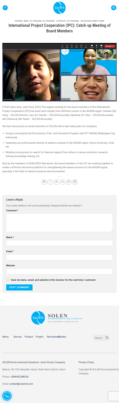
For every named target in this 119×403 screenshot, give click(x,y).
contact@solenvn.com (21, 383)
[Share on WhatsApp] (44, 182)
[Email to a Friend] (62, 182)
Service (17, 336)
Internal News (21, 21)
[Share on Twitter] (56, 182)
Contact (62, 336)
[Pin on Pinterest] (68, 182)
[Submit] (107, 338)
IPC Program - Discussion (79, 21)
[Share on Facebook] (50, 182)
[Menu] (5, 7)
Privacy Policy (86, 362)
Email (10, 251)
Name (10, 237)
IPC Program (35, 21)
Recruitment (53, 336)
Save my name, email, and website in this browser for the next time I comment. (53, 280)
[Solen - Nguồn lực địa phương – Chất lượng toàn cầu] (59, 8)
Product (28, 336)
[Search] (113, 7)
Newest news (98, 21)
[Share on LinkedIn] (75, 182)
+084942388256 (19, 376)
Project (39, 336)
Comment (12, 210)
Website (10, 265)
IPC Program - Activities (54, 21)
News (5, 336)
